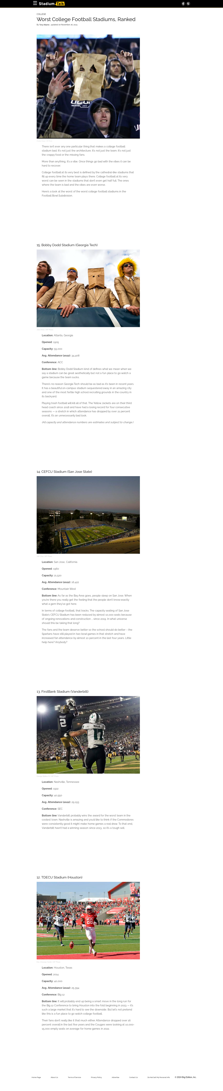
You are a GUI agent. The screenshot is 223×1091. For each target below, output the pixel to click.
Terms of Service (74, 1077)
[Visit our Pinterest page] (187, 4)
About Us (54, 1077)
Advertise (115, 1077)
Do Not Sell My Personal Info (159, 1077)
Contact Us (133, 1077)
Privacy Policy (96, 1077)
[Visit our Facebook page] (183, 4)
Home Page (36, 1077)
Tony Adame (44, 25)
